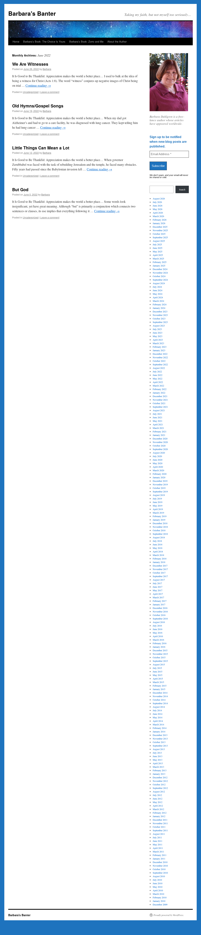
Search (182, 189)
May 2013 (157, 759)
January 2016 (159, 646)
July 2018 (157, 540)
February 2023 (159, 346)
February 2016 (159, 643)
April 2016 (158, 636)
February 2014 (159, 727)
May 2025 (157, 251)
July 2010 (157, 879)
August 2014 (159, 706)
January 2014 (159, 731)
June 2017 (157, 586)
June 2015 (157, 671)
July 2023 (157, 329)
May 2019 (157, 505)
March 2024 (158, 300)
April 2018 (158, 551)
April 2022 (158, 382)
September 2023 (160, 322)
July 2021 (157, 413)
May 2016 (157, 632)
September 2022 (160, 364)
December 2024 (160, 269)
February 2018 (159, 558)
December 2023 (160, 311)
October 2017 (159, 572)
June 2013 (157, 756)
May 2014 (157, 717)
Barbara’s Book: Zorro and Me (86, 41)
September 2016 (160, 618)
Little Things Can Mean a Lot (40, 148)
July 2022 (157, 371)
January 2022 (159, 392)
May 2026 (157, 209)
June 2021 (157, 417)
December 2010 (160, 862)
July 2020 (157, 456)
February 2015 (159, 685)
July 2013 (157, 752)
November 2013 (160, 738)
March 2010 (158, 893)
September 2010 (160, 872)
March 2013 (158, 766)
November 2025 (160, 230)
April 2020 (158, 466)
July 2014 (157, 710)
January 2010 (159, 900)
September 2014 (160, 703)
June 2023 (157, 332)
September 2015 (160, 660)
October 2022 (159, 360)
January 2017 (159, 604)
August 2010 (159, 876)
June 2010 (157, 883)
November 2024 (160, 272)
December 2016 (160, 607)
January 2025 (159, 265)
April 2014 (158, 720)
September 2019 (160, 491)
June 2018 (157, 544)
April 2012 (158, 805)
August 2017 (159, 579)
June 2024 (157, 290)
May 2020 (157, 463)
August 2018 (159, 537)
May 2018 (157, 547)
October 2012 (159, 784)
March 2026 (158, 216)
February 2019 (159, 516)
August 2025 (159, 240)
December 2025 (160, 226)
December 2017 (160, 565)
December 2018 (160, 523)
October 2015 (159, 657)
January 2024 (159, 307)
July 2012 (157, 795)
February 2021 (159, 431)
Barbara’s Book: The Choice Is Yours (44, 41)
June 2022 (157, 375)
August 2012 (159, 791)
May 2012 (157, 802)
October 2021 (159, 403)
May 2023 (157, 336)
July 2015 (157, 667)
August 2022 (159, 367)
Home (16, 41)
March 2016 (158, 639)
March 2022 (158, 385)
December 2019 (160, 480)
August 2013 (159, 749)
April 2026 (158, 212)
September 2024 (160, 279)
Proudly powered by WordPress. (168, 915)
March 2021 (158, 427)
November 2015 (160, 653)
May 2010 (157, 886)
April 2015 (158, 678)
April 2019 (158, 509)
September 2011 (160, 830)
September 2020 (160, 449)
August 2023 (159, 325)
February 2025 (159, 262)
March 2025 (158, 258)
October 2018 (159, 530)
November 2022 (160, 357)
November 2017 (160, 569)
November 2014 (160, 696)
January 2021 (159, 435)
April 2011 (158, 848)
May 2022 (157, 378)
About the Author (117, 41)
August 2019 (159, 495)
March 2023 (158, 343)
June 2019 (157, 502)
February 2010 (159, 897)
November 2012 (160, 780)
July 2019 (157, 498)
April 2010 (158, 890)
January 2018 (159, 562)
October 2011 (159, 826)
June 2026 (157, 205)
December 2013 (160, 735)
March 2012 (158, 809)
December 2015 (160, 650)
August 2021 (159, 410)
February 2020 (159, 473)
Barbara (47, 69)
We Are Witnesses (30, 64)
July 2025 (157, 244)
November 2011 (160, 823)
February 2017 (159, 600)
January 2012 (159, 816)
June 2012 (157, 798)
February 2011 (159, 855)
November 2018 (160, 526)
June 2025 (157, 247)
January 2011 (159, 858)
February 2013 (159, 770)
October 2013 (159, 742)
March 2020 (158, 470)
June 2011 (157, 840)
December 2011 (160, 819)
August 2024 (159, 283)
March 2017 (158, 597)
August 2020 (159, 452)
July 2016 (157, 625)
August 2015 (159, 664)
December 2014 (160, 692)
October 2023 (159, 318)
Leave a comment (49, 92)
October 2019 (159, 487)
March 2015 (158, 682)
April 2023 (158, 339)
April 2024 (158, 297)
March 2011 (158, 851)
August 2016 (159, 622)
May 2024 (157, 293)
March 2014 (158, 724)
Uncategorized (30, 92)
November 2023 (160, 315)
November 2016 (160, 611)
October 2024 (159, 276)
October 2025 (159, 233)
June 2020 (157, 459)
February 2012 (159, 812)
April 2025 (158, 254)
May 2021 (157, 420)
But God (20, 189)
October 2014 (159, 699)
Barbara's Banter (32, 13)
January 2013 (159, 773)
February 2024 (159, 304)
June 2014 (157, 713)
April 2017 (158, 593)
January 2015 (159, 689)
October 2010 (159, 869)
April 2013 (158, 763)
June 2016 (157, 629)
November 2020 (160, 442)
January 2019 (159, 519)
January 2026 (159, 223)
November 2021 (160, 399)
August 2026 (159, 198)
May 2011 (157, 844)
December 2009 (160, 904)
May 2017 (157, 590)
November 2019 (160, 484)
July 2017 (157, 583)
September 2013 (160, 745)
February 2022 (159, 389)
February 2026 (159, 219)
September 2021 (160, 406)
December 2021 (160, 396)
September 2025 (160, 237)
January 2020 (159, 477)
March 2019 (158, 512)
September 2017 (160, 576)
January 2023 (159, 350)
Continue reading (38, 85)
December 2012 (160, 777)
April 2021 (158, 424)
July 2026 (157, 202)
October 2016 (159, 615)
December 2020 (160, 438)
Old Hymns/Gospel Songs (37, 106)
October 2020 (159, 445)
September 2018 (160, 533)
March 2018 (158, 555)
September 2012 (160, 787)
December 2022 (160, 353)
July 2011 (157, 837)
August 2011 (159, 833)
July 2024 (157, 286)
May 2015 (157, 675)
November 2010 (160, 865)
